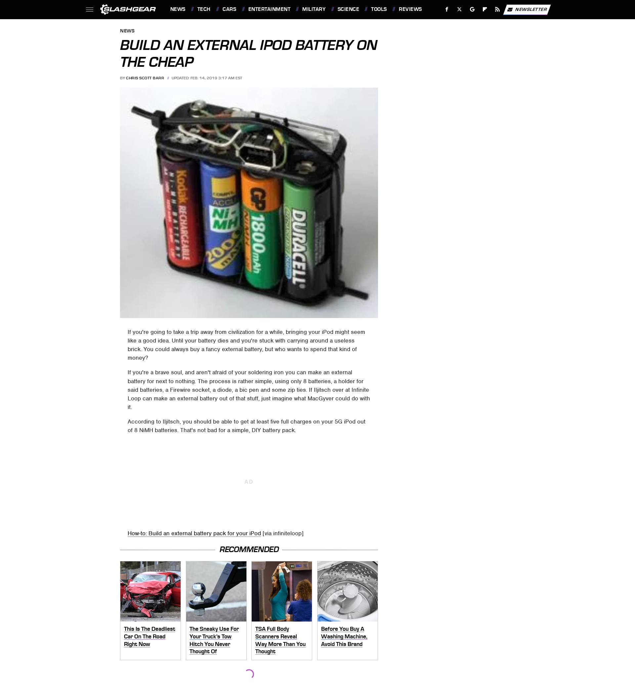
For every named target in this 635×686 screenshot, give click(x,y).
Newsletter (531, 9)
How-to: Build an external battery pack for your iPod (194, 533)
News (177, 9)
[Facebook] (447, 9)
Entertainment (269, 9)
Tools (379, 9)
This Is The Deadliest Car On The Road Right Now (149, 636)
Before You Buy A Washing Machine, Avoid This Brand (344, 636)
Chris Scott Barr (145, 78)
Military (313, 9)
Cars (229, 9)
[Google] (472, 9)
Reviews (410, 9)
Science (348, 9)
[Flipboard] (485, 9)
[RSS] (497, 9)
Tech (204, 9)
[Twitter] (459, 9)
